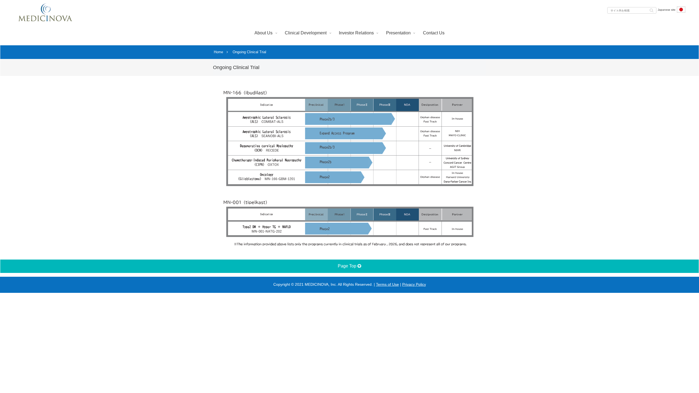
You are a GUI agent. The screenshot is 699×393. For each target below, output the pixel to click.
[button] (651, 10)
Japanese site (667, 9)
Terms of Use (387, 284)
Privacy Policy (414, 284)
